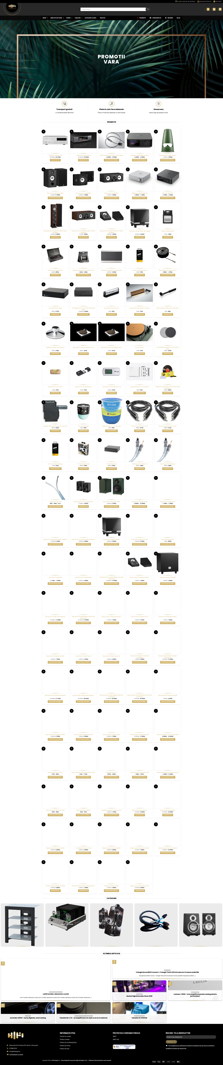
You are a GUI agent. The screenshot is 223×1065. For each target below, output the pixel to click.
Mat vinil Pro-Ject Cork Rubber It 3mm (111, 347)
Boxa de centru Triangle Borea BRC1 (111, 616)
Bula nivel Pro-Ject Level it (55, 387)
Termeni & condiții (65, 1036)
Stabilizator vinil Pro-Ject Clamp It (55, 347)
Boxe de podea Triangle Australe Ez (139, 734)
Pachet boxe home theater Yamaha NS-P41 (83, 886)
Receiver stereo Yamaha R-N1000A (139, 848)
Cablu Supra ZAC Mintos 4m (167, 464)
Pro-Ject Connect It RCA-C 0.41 (139, 426)
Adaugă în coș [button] (55, 160)
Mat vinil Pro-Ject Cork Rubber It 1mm (83, 347)
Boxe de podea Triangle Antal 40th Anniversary (168, 656)
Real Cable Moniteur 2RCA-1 (55, 772)
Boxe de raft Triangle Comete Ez (111, 656)
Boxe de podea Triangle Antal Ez (111, 734)
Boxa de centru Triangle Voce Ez (139, 616)
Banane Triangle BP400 (167, 231)
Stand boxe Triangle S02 (167, 539)
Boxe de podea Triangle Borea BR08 (167, 695)
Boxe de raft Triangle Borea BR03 (55, 656)
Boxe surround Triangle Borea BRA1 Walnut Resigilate (111, 231)
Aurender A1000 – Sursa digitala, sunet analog (28, 1018)
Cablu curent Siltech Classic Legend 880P (168, 734)
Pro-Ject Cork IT (139, 347)
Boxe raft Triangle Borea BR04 (55, 193)
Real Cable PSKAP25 (111, 772)
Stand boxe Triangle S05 (55, 577)
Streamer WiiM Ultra (167, 193)
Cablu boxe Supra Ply (55, 501)
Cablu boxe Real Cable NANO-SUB (139, 772)
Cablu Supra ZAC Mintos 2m (139, 464)
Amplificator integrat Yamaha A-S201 (111, 810)
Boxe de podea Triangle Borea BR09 (55, 734)
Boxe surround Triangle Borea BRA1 (139, 577)
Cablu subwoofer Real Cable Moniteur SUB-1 (83, 772)
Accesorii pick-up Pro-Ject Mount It (139, 387)
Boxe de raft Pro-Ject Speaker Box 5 (83, 501)
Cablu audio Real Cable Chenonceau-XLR (168, 772)
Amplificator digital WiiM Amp (140, 193)
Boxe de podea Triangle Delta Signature (55, 695)
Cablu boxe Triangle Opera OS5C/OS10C (83, 270)
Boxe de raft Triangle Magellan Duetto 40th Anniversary (83, 617)
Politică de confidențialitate (68, 1042)
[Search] (148, 9)
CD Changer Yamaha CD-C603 (83, 848)
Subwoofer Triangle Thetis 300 (111, 539)
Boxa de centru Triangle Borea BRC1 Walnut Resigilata (83, 231)
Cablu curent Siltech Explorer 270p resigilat (111, 155)
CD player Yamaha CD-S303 (111, 886)
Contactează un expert (16, 1054)
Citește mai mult (83, 314)
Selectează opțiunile (111, 160)
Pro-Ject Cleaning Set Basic (139, 270)
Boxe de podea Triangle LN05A (83, 577)
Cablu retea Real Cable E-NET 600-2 (55, 810)
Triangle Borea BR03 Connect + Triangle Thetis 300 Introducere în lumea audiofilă (167, 972)
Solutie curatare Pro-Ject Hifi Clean (111, 426)
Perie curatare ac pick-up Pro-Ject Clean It (167, 308)
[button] (208, 9)
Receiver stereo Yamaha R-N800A (112, 848)
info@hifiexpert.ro (14, 1051)
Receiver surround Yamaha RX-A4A (139, 886)
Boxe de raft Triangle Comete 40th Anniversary (139, 656)
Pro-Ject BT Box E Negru (55, 308)
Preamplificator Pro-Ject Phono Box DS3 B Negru (83, 308)
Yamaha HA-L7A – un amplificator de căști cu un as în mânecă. (84, 1018)
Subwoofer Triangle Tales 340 (168, 577)
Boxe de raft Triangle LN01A (167, 501)
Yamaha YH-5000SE (139, 1018)
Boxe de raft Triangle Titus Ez (83, 656)
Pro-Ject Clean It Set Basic (55, 464)
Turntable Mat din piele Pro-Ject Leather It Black (167, 348)
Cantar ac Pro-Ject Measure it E (83, 387)
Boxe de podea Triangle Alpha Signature (83, 695)
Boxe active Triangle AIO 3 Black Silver (111, 270)
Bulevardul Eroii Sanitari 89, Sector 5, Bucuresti (23, 1045)
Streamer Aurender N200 (83, 155)
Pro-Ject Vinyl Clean (83, 426)
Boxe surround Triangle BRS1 (83, 193)
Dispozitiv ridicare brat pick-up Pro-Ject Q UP (55, 426)
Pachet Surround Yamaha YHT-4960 (55, 886)
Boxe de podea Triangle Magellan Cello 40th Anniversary (111, 696)
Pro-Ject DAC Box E (111, 464)
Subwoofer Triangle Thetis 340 (139, 539)
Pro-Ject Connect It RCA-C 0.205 (167, 426)
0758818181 (13, 1048)
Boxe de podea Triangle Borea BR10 (83, 734)
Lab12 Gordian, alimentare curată (56, 994)
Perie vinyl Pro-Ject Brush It (111, 308)
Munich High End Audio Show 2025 (139, 996)
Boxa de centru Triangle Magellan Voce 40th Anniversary (111, 578)
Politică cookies (65, 1039)
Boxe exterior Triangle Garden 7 (167, 155)
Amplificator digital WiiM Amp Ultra (139, 155)
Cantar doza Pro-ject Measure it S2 (111, 387)
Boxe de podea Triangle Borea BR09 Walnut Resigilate (55, 231)
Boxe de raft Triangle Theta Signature (55, 616)
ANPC (114, 1036)
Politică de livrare (65, 1045)
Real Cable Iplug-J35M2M (83, 810)
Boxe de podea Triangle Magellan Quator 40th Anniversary (139, 696)
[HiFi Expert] (12, 9)
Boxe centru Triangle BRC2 (111, 193)
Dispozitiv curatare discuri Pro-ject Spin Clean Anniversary (168, 387)
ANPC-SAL (116, 1039)
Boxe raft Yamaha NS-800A (167, 810)
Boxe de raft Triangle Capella (139, 501)
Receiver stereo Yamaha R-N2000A (167, 848)
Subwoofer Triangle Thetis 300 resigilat (139, 231)
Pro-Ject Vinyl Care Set (83, 464)
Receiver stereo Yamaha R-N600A (55, 848)
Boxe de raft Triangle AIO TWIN (111, 501)
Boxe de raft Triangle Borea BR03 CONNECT (83, 539)
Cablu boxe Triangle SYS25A (55, 270)
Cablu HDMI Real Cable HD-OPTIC (168, 270)
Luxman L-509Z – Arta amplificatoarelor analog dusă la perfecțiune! (195, 995)
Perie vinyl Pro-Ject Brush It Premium (140, 308)
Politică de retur (64, 1048)
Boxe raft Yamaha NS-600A (139, 810)
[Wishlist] (220, 9)
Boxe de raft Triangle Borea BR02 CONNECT (55, 539)
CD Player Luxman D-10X (55, 155)
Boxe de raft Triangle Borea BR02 (168, 616)
